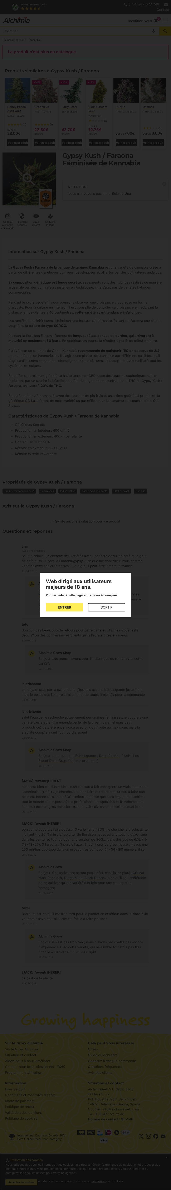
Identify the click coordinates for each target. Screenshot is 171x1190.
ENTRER (64, 607)
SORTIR (106, 607)
